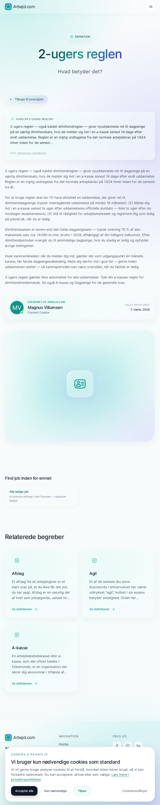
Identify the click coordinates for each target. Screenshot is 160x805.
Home (63, 744)
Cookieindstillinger (134, 791)
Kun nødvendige (55, 791)
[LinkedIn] (138, 746)
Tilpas (82, 791)
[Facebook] (117, 746)
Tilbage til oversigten (29, 99)
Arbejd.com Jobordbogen (31, 152)
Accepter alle (24, 791)
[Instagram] (128, 746)
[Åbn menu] (151, 6)
